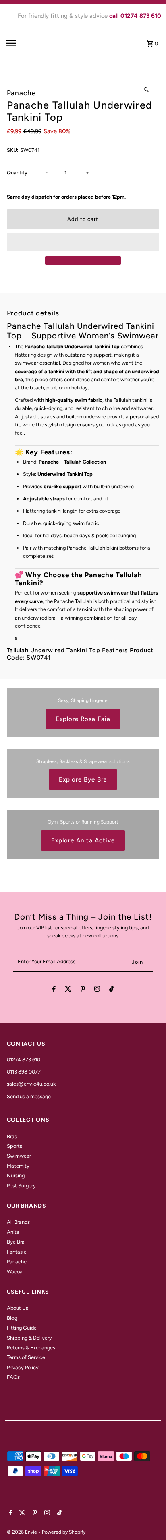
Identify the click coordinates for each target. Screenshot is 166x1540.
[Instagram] (97, 990)
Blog (12, 1318)
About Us (17, 1308)
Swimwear (19, 1156)
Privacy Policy (23, 1367)
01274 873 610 (23, 1060)
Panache (17, 1261)
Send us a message (29, 1096)
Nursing (16, 1175)
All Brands (18, 1222)
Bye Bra (16, 1242)
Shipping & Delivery (29, 1338)
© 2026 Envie (22, 1532)
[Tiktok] (111, 990)
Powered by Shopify (63, 1532)
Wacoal (15, 1272)
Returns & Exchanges (31, 1348)
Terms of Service (26, 1357)
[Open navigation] (24, 43)
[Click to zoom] (146, 90)
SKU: (12, 150)
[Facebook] (54, 990)
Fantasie (17, 1252)
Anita (13, 1232)
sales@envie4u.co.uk (31, 1084)
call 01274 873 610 (135, 15)
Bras (12, 1136)
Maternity (18, 1166)
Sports (14, 1146)
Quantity (17, 173)
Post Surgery (21, 1186)
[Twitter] (68, 990)
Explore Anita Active (83, 840)
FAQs (13, 1377)
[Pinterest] (83, 990)
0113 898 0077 (24, 1072)
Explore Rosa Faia (83, 719)
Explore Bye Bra (83, 779)
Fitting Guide (22, 1328)
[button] (83, 242)
